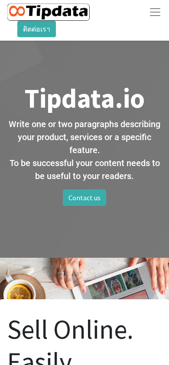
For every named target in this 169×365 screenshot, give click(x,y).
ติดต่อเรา (36, 29)
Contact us (84, 197)
